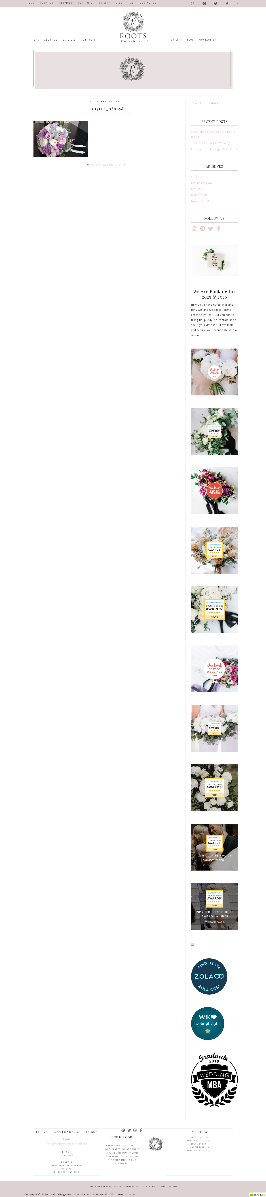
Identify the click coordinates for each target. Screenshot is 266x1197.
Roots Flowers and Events (133, 27)
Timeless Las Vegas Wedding (210, 143)
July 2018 (197, 188)
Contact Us (148, 3)
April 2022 (197, 176)
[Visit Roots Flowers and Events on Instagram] (193, 2)
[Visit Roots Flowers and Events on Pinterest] (204, 2)
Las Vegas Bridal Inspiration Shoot (214, 149)
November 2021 (201, 182)
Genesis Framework (94, 1194)
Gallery (104, 3)
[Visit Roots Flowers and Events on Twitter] (216, 2)
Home (30, 3)
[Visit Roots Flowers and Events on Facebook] (227, 2)
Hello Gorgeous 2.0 (63, 1194)
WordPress (117, 1194)
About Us (46, 3)
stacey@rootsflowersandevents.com (67, 1143)
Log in (131, 1194)
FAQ (131, 3)
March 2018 (199, 195)
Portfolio (85, 3)
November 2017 (201, 201)
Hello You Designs (165, 1186)
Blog (119, 3)
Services (65, 3)
